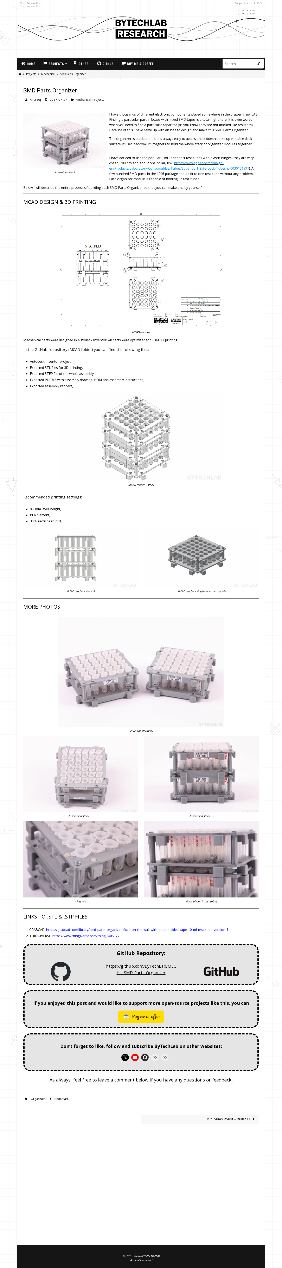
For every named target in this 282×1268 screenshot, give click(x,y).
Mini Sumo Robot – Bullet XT (229, 1119)
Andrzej (35, 99)
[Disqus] (141, 1179)
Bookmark (61, 1099)
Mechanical (48, 74)
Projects (31, 74)
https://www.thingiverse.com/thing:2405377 (85, 936)
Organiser (38, 1099)
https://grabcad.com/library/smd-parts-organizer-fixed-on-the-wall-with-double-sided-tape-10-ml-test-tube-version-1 (137, 929)
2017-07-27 (58, 99)
